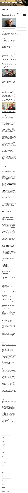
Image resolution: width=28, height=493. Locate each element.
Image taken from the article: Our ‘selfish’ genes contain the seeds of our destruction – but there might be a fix (8, 172)
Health (2, 468)
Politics (2, 477)
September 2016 (4, 449)
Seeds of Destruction (6, 166)
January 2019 (3, 440)
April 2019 (3, 437)
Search (18, 13)
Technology (3, 484)
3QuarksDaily (3, 345)
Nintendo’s (4, 350)
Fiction (2, 465)
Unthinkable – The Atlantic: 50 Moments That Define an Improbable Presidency (8, 298)
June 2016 (3, 452)
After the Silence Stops (12, 2)
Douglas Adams (11, 413)
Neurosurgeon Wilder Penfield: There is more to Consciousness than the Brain (21, 23)
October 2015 (3, 456)
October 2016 (3, 448)
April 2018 (3, 441)
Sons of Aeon (14, 252)
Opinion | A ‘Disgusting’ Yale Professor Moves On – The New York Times (9, 16)
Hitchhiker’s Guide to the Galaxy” (8, 414)
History (2, 469)
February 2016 (3, 455)
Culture (2, 464)
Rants (2, 480)
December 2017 (3, 444)
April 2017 (3, 445)
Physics (2, 476)
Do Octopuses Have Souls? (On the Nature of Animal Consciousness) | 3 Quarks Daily (21, 26)
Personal (3, 473)
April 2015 (3, 459)
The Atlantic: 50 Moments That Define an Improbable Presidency (8, 335)
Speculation (3, 483)
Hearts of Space (13, 291)
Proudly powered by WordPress (5, 491)
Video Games (3, 487)
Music (2, 472)
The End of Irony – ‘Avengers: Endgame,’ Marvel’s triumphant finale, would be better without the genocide (21, 29)
